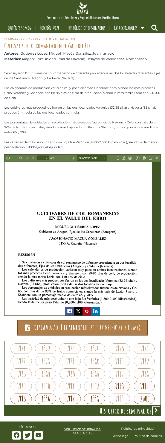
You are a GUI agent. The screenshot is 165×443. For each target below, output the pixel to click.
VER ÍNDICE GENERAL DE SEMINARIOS (82, 431)
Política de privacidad (137, 429)
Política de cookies (148, 436)
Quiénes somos (19, 27)
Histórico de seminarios (86, 27)
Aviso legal (121, 436)
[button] (154, 28)
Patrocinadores (126, 27)
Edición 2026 (50, 27)
